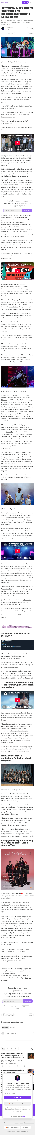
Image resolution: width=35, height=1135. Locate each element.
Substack (9, 1131)
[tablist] (8, 1027)
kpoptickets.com (15, 958)
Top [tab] (3, 1049)
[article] (17, 1060)
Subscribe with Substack (19, 1104)
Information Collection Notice (22, 1109)
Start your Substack (13, 1127)
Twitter (6, 980)
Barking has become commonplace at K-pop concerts (16, 442)
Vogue (13, 117)
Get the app (25, 1127)
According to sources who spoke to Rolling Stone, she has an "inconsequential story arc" (11, 1061)
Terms (21, 1123)
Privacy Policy (18, 1111)
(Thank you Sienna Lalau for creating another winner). (14, 732)
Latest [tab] (8, 1049)
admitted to (27, 600)
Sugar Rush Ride (7, 589)
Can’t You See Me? (27, 522)
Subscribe (25, 2)
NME (3, 602)
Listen (31, 28)
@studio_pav (5, 961)
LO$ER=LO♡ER (14, 522)
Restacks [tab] (12, 1027)
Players (4, 459)
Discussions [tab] (14, 1049)
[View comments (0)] (9, 33)
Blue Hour (13, 566)
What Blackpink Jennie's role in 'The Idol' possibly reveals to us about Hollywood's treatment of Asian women (12, 1056)
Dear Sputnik (13, 307)
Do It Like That (6, 464)
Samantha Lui (9, 27)
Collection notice (29, 1123)
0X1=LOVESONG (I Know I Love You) (15, 304)
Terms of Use (27, 1108)
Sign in (31, 2)
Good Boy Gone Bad (20, 405)
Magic (8, 535)
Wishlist (7, 524)
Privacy (17, 1123)
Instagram (28, 978)
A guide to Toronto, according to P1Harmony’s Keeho (12, 1071)
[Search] (32, 1049)
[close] (30, 1076)
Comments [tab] (5, 1027)
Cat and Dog (10, 432)
